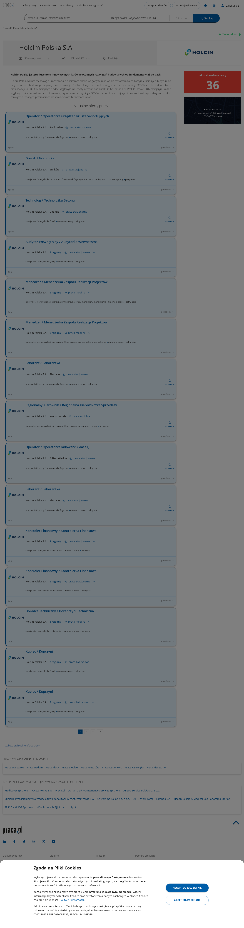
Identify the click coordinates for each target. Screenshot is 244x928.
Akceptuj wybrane (187, 900)
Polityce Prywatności (72, 900)
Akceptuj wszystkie (187, 887)
